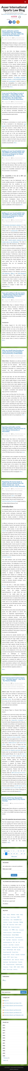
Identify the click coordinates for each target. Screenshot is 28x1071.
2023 (4, 1048)
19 (21, 851)
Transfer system (19, 964)
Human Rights (15, 935)
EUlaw (9, 927)
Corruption (10, 922)
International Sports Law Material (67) (13, 1012)
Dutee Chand (11, 924)
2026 (6, 1058)
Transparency (5, 967)
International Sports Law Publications (16, 688)
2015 (4, 1028)
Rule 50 (12, 957)
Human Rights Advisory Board (8, 937)
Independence (14, 939)
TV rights (11, 967)
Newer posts (7, 851)
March (4, 1060)
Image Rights (8, 939)
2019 (4, 1038)
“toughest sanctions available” (13, 737)
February (5, 1058)
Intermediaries (20, 939)
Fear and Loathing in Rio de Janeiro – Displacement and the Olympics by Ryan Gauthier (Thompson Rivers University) (13, 295)
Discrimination (15, 922)
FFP (10, 929)
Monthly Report (10, 949)
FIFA (13, 930)
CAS (18, 917)
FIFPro (17, 929)
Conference (5, 922)
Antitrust (8, 914)
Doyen (4, 924)
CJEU (11, 919)
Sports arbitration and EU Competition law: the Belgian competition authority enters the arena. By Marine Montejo (13, 33)
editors (12, 495)
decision (4, 586)
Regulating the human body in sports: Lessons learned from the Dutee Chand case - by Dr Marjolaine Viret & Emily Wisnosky (13, 484)
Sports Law (17, 959)
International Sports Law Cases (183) (12, 1003)
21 (3, 853)
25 (14, 853)
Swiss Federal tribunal (13, 962)
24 (11, 853)
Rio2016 (4, 957)
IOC (14, 942)
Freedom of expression (7, 932)
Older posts (14, 856)
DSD (7, 924)
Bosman (8, 917)
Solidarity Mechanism (7, 959)
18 (18, 851)
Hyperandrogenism (18, 937)
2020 (4, 1040)
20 (23, 851)
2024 (4, 1050)
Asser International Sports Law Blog (14, 9)
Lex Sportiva (17, 944)
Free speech (21, 929)
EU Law (5, 927)
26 (16, 853)
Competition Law (18, 919)
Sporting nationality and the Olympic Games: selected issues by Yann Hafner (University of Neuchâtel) (14, 429)
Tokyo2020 (20, 962)
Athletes (17, 914)
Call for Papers (13, 917)
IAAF (4, 939)
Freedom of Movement (17, 932)
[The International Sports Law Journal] (4, 980)
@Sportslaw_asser (6, 699)
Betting (21, 914)
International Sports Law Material (16, 435)
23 (8, 853)
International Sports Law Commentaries (16, 39)
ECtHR (20, 924)
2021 (4, 1043)
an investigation (22, 746)
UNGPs (18, 967)
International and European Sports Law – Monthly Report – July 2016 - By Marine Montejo (13, 679)
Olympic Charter (15, 952)
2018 (4, 1035)
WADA (22, 967)
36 (21, 853)
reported (4, 530)
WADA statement (13, 742)
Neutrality (18, 949)
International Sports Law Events (16, 301)
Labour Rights (11, 944)
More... (11, 86)
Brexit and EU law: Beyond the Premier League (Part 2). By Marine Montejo (13, 799)
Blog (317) (6, 1000)
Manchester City (15, 947)
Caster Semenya (6, 919)
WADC (4, 969)
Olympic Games (6, 954)
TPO (4, 964)
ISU (19, 942)
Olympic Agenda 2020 (7, 952)
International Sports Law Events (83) (12, 1010)
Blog (15, 38)
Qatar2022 (17, 954)
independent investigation (17, 720)
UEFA (15, 967)
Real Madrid (22, 954)
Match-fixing (21, 947)
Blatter (4, 917)
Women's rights (9, 969)
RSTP (8, 957)
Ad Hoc (4, 914)
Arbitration (13, 914)
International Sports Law (7, 942)
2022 (4, 1045)
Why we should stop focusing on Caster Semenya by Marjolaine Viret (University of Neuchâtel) (13, 352)
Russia (16, 957)
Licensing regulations (7, 947)
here (23, 452)
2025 (4, 1053)
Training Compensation (10, 964)
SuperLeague (5, 962)
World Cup (15, 969)
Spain (13, 959)
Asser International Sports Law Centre (13, 14)
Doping (21, 922)
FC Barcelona (5, 929)
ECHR (16, 924)
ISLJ (16, 942)
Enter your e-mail (7, 869)
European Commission (15, 927)
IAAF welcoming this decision (19, 772)
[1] (5, 334)
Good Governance (7, 935)
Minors (4, 949)
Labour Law (5, 944)
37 (24, 853)
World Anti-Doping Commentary (9, 501)
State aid (21, 959)
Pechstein (12, 954)
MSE (15, 949)
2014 (4, 1025)
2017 (4, 1033)
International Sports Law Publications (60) (14, 1015)
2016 (4, 1030)
